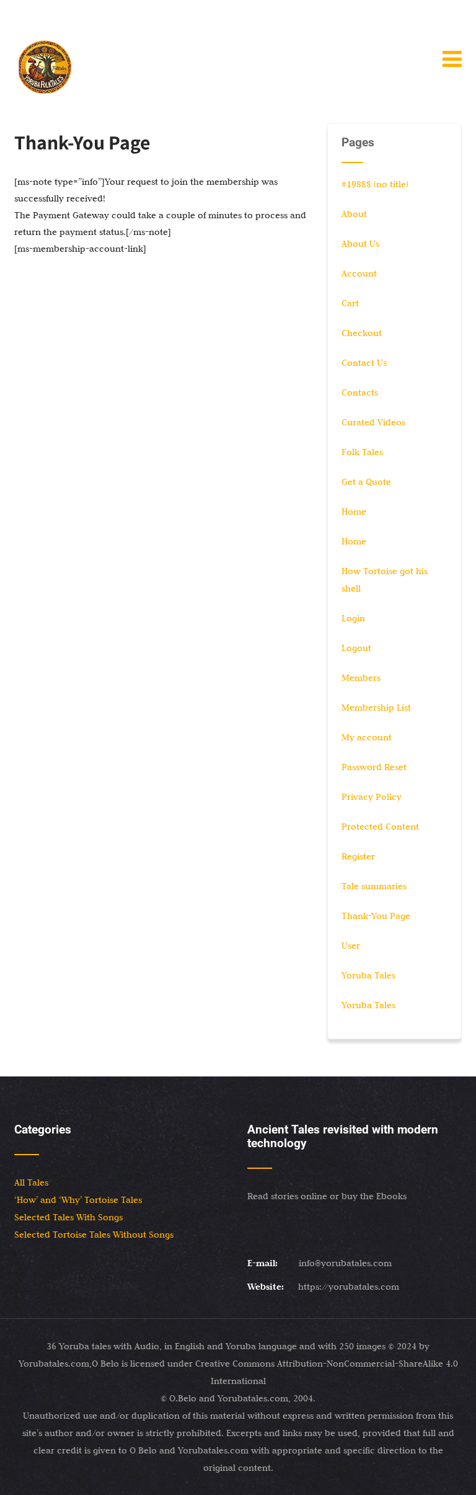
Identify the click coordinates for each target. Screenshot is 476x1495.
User (351, 945)
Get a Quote (366, 481)
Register (358, 856)
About (354, 214)
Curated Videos (373, 422)
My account (367, 737)
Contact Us (364, 362)
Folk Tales (362, 452)
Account (359, 273)
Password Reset (374, 767)
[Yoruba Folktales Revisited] (45, 67)
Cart (350, 303)
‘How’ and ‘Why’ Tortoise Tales (78, 1199)
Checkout (362, 333)
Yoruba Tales (368, 975)
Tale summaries (374, 886)
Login (353, 618)
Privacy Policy (372, 796)
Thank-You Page (376, 915)
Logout (356, 648)
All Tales (31, 1182)
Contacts (360, 392)
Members (361, 677)
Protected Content (380, 826)
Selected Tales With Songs (68, 1217)
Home (354, 511)
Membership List (376, 707)
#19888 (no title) (375, 184)
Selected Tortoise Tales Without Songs (94, 1234)
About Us (360, 243)
